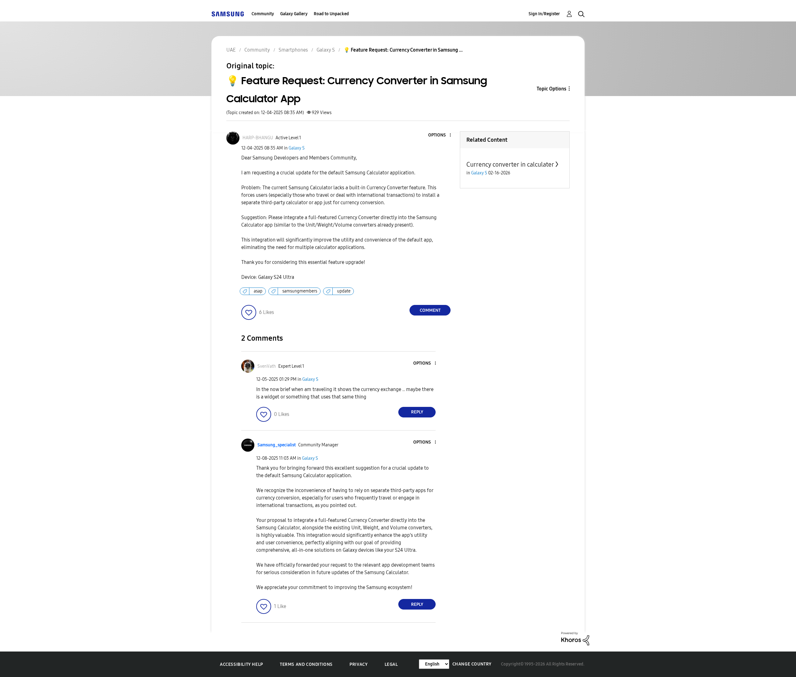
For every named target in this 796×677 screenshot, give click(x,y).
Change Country (472, 664)
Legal (391, 664)
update (343, 291)
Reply (417, 412)
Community (263, 13)
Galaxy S (297, 148)
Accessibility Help (241, 664)
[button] (440, 135)
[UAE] (227, 14)
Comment (430, 310)
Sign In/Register (544, 13)
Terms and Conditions (306, 664)
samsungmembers (299, 291)
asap (258, 291)
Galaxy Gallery (294, 13)
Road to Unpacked (331, 13)
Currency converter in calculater (510, 164)
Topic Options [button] (551, 89)
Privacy (358, 664)
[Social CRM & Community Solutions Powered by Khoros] (575, 638)
